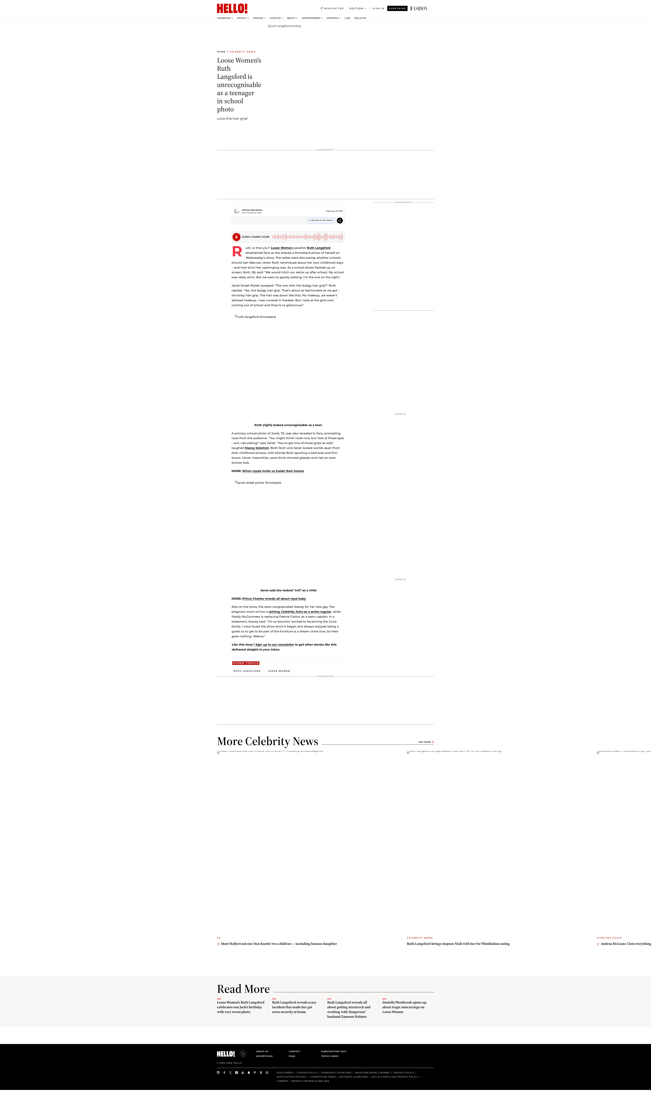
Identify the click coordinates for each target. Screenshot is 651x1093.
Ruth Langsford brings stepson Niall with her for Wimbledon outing (458, 943)
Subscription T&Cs (332, 1051)
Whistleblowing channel (372, 1072)
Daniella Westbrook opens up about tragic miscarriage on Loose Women (404, 1007)
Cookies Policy (307, 1072)
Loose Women (281, 248)
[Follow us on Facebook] (224, 1072)
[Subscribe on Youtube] (242, 1072)
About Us (262, 1051)
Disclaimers (285, 1072)
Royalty (242, 18)
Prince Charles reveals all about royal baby (274, 598)
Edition (356, 8)
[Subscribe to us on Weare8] (261, 1072)
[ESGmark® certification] (241, 1053)
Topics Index (330, 1056)
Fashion (258, 18)
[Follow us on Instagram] (218, 1072)
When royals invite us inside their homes (273, 471)
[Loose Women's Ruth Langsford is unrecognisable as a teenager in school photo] (419, 8)
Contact (294, 1051)
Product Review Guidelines (310, 1081)
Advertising (264, 1056)
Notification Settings (291, 1076)
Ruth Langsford (318, 248)
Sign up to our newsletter (274, 644)
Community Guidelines (336, 1072)
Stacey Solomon (257, 448)
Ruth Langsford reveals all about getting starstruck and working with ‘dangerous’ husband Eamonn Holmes (348, 1009)
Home (221, 51)
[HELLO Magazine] (232, 8)
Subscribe (397, 8)
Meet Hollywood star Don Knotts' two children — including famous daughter (279, 943)
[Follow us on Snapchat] (249, 1072)
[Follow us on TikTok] (236, 1072)
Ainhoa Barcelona (252, 210)
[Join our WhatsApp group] (267, 1072)
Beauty (291, 18)
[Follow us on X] (230, 1072)
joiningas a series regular (300, 611)
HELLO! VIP (360, 18)
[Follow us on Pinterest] (255, 1072)
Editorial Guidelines (353, 1076)
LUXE (347, 18)
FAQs (292, 1056)
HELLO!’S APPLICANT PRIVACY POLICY (395, 1076)
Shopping (332, 18)
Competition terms (323, 1076)
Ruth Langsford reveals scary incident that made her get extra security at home (294, 1007)
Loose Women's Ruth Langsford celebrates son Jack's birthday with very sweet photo (240, 1007)
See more (425, 742)
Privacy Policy (404, 1072)
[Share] (340, 221)
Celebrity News (243, 51)
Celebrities (224, 18)
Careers (282, 1081)
